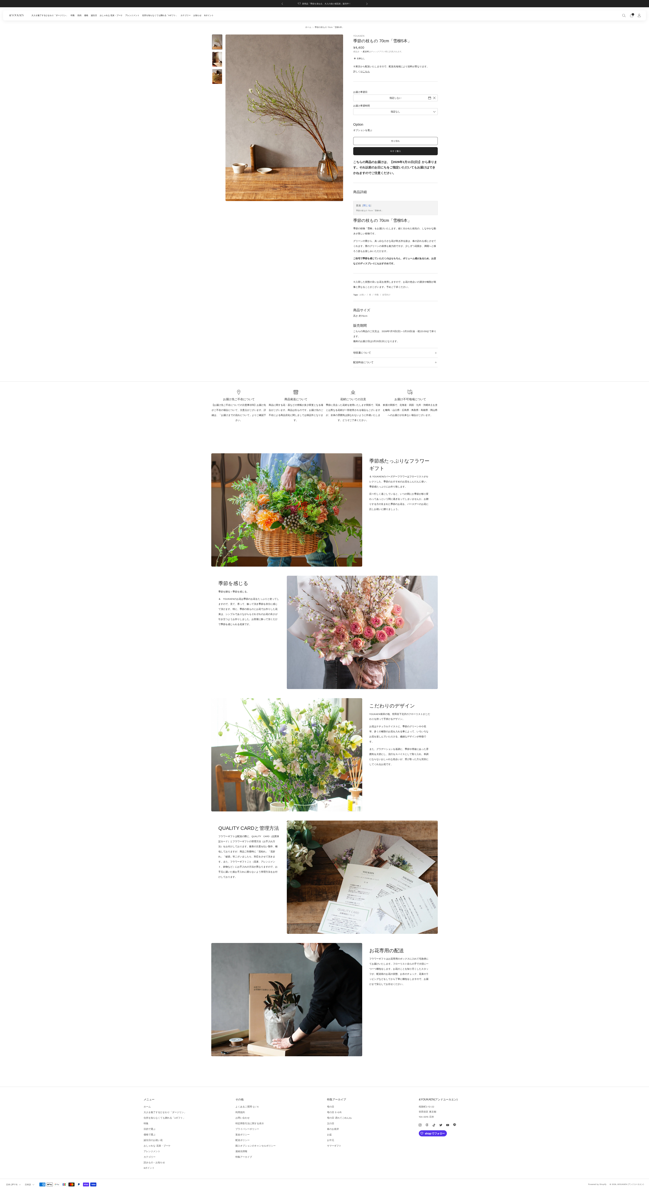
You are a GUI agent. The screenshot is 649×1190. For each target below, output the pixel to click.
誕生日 (94, 15)
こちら (366, 71)
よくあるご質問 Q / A (247, 1106)
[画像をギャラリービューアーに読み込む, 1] (217, 42)
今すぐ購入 (395, 151)
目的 (79, 15)
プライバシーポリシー (247, 1129)
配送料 (366, 51)
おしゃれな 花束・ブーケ (111, 15)
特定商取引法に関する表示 (249, 1123)
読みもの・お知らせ (154, 1162)
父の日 (330, 1123)
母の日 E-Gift (334, 1112)
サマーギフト (334, 1145)
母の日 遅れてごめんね (339, 1117)
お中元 (330, 1140)
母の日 (330, 1106)
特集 (73, 15)
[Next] (367, 3)
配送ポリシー (242, 1140)
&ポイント (209, 15)
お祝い (362, 295)
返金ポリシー (242, 1134)
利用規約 (240, 1112)
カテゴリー (186, 15)
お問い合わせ (242, 1117)
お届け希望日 (360, 92)
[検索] (624, 15)
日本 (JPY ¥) (11, 1184)
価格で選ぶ (149, 1134)
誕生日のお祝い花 (153, 1140)
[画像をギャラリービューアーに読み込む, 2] (217, 59)
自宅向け (386, 295)
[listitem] (324, 3)
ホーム (308, 27)
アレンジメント (132, 15)
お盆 (329, 1134)
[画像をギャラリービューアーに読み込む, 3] (217, 76)
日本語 (28, 1184)
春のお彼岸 (333, 1129)
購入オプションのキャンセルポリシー (255, 1145)
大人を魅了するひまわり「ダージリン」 (49, 15)
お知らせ (197, 15)
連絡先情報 (241, 1151)
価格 (86, 15)
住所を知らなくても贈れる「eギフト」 (160, 15)
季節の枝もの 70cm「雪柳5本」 (369, 210)
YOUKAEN (358, 35)
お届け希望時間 (361, 105)
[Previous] (282, 3)
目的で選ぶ (149, 1129)
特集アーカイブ (243, 1157)
